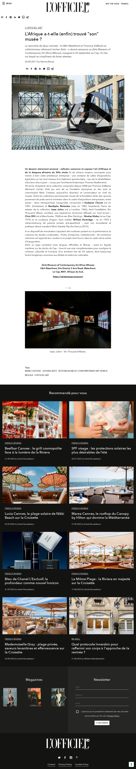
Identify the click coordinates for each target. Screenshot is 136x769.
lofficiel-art (42, 375)
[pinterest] (10, 17)
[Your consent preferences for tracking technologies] (131, 764)
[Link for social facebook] (65, 758)
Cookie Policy (81, 764)
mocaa (29, 375)
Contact (51, 764)
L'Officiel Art (33, 27)
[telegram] (28, 17)
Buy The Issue (112, 4)
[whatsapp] (23, 17)
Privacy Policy (113, 716)
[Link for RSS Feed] (76, 757)
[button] (108, 323)
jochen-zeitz (49, 371)
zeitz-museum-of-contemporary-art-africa (82, 371)
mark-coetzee (33, 371)
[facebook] (6, 17)
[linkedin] (15, 17)
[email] (2, 17)
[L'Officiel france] (68, 8)
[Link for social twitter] (59, 758)
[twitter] (19, 17)
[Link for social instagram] (71, 758)
